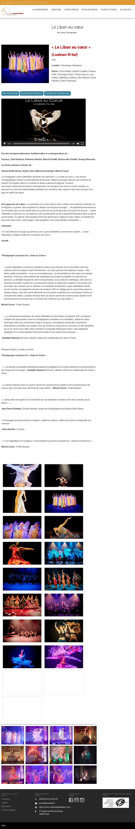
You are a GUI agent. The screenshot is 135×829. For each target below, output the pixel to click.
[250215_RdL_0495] (22, 657)
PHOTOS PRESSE (10, 93)
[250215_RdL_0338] (22, 708)
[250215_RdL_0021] (64, 501)
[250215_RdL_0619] (64, 631)
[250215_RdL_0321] (64, 527)
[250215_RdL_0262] (22, 553)
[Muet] (78, 143)
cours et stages (109, 10)
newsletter (5, 799)
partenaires (6, 806)
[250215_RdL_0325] (64, 475)
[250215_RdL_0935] (22, 605)
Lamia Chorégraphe (68, 32)
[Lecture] (4, 143)
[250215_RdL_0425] (64, 657)
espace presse (71, 10)
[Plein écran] (82, 143)
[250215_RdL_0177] (64, 553)
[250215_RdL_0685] (22, 631)
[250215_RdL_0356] (64, 683)
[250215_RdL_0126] (22, 475)
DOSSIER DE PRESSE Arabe (57, 93)
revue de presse (89, 10)
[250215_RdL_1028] (22, 579)
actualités (125, 10)
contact (4, 803)
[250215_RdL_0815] (64, 605)
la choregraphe (40, 10)
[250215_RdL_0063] (22, 501)
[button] (43, 122)
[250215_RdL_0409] (22, 683)
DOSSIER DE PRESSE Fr (31, 93)
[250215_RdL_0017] (22, 527)
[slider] (41, 143)
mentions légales (8, 810)
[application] (43, 122)
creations (56, 10)
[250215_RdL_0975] (64, 579)
